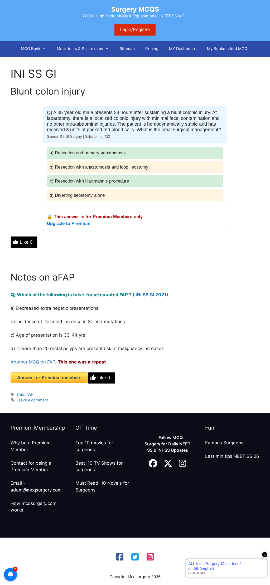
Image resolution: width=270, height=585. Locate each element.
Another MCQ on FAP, (33, 362)
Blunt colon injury (48, 91)
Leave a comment (32, 400)
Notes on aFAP (43, 277)
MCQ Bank (30, 48)
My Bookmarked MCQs (228, 48)
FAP (29, 394)
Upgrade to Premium (68, 223)
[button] (45, 49)
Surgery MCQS (135, 9)
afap (20, 394)
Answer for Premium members (49, 377)
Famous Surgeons (224, 442)
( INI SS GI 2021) (151, 294)
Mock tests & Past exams (80, 48)
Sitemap (127, 48)
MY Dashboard (182, 48)
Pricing (151, 48)
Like (26, 242)
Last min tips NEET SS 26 (232, 456)
